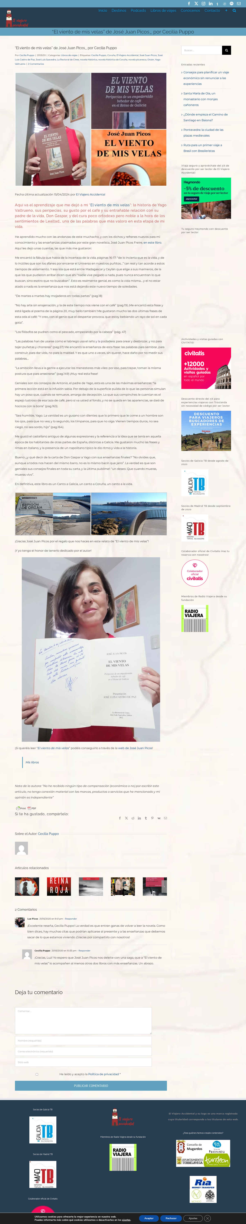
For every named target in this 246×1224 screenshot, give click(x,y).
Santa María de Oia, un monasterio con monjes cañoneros (201, 99)
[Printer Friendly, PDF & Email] (26, 808)
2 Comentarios (36, 64)
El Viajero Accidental (127, 55)
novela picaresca (137, 59)
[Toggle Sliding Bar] (226, 10)
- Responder (70, 918)
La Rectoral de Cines (68, 59)
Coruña (111, 55)
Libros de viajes (69, 55)
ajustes (126, 1220)
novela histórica (88, 59)
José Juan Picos (148, 55)
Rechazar (171, 1218)
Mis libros (32, 762)
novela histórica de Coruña (112, 59)
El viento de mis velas (110, 205)
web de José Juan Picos (135, 748)
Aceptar (148, 1218)
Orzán (150, 59)
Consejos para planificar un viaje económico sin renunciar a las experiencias (206, 78)
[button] (234, 10)
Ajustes (193, 1218)
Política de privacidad (104, 1074)
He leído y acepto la (90, 1074)
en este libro (152, 242)
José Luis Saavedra (46, 59)
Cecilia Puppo (26, 55)
